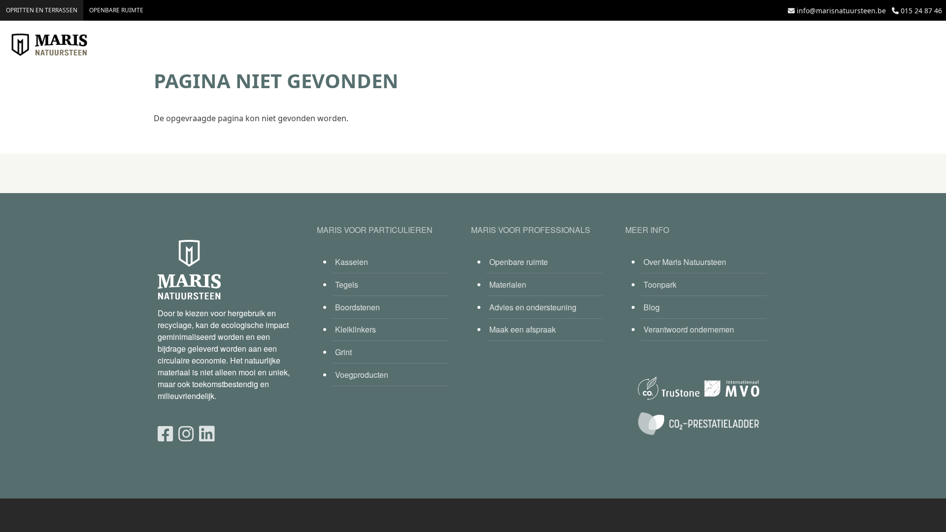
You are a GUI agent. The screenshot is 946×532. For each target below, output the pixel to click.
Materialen (507, 284)
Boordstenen (357, 307)
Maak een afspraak (522, 329)
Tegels (346, 284)
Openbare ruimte (116, 10)
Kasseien (351, 261)
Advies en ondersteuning (532, 307)
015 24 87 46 (921, 10)
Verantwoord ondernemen (688, 329)
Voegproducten (361, 374)
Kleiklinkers (355, 329)
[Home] (49, 45)
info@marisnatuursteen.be (841, 10)
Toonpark (659, 284)
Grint (343, 352)
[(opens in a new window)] (165, 432)
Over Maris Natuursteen (684, 261)
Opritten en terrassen (41, 10)
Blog (651, 307)
